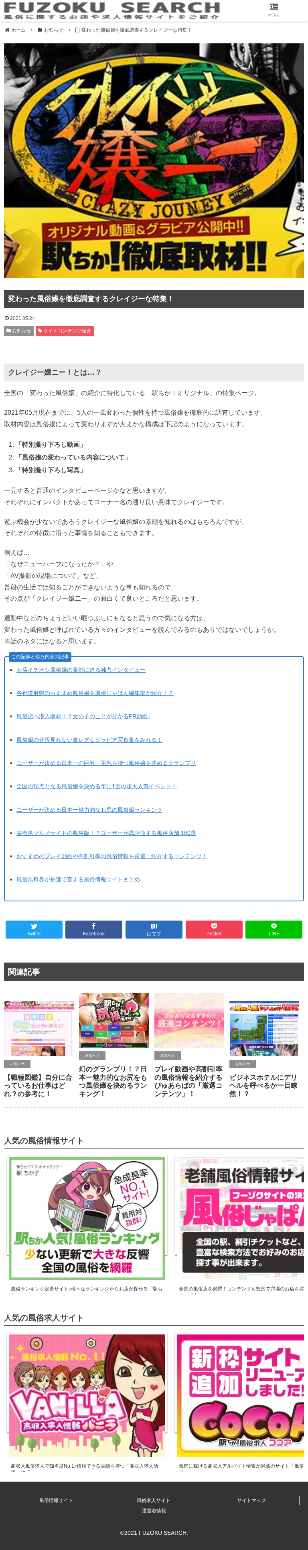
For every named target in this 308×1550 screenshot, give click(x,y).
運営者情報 (154, 1511)
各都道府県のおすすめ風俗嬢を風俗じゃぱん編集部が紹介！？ (95, 693)
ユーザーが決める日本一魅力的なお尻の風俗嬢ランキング (89, 810)
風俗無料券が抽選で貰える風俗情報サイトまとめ (78, 879)
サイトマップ (251, 1500)
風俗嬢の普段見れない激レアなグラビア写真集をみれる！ (89, 740)
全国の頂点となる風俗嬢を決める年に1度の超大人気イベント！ (96, 786)
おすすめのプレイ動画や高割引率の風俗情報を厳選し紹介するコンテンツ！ (111, 856)
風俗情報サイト (56, 1500)
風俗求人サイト (153, 1500)
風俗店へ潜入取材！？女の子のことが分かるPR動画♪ (83, 716)
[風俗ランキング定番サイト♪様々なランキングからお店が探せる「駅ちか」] (87, 1205)
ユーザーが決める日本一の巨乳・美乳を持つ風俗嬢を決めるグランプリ (106, 763)
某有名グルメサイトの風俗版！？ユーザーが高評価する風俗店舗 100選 (106, 833)
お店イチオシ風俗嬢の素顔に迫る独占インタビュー (81, 670)
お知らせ (21, 331)
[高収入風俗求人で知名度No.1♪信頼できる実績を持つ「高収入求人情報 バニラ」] (87, 1382)
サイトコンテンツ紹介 (66, 331)
